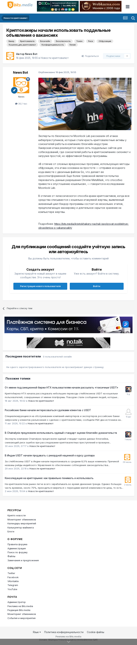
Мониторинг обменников (21, 519)
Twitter (11, 573)
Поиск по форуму (17, 552)
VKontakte (13, 581)
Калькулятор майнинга (20, 527)
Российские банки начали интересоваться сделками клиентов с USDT (48, 410)
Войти (96, 286)
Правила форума (17, 544)
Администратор (16, 602)
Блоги (10, 531)
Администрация (16, 548)
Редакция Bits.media (18, 610)
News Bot (31, 53)
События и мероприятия (21, 618)
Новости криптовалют (55, 57)
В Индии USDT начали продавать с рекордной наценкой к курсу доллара (50, 455)
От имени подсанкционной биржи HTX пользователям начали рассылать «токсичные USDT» (61, 387)
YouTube (12, 589)
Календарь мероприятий (21, 523)
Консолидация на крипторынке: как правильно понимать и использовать (49, 478)
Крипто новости (16, 515)
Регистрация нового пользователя (40, 286)
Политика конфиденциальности (63, 632)
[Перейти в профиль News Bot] (10, 56)
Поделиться (91, 56)
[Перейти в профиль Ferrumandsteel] (128, 412)
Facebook (13, 577)
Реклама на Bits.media (20, 606)
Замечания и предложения (23, 560)
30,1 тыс (22, 103)
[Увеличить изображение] (84, 103)
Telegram (12, 585)
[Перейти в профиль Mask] (128, 389)
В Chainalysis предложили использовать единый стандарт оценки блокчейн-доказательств (61, 432)
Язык (36, 632)
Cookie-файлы (95, 632)
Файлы (11, 556)
